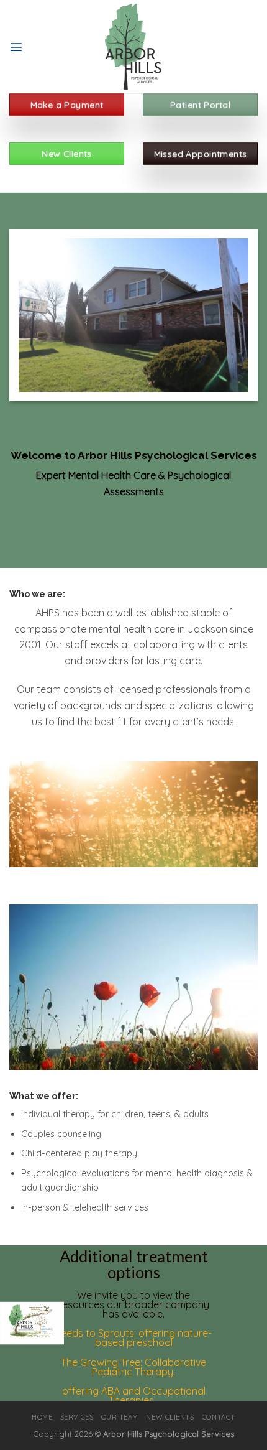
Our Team (119, 1417)
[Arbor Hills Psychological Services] (133, 46)
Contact (218, 1417)
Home (42, 1417)
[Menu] (16, 46)
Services (76, 1417)
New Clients (170, 1417)
